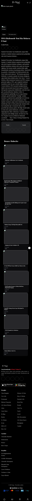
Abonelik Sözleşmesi (7, 461)
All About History (6, 405)
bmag (13, 485)
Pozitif (19, 405)
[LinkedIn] (17, 379)
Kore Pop (20, 402)
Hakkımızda (4, 439)
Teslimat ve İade (5, 472)
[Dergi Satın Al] (12, 499)
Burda (3, 417)
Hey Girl (3, 429)
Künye (3, 442)
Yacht (18, 411)
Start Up (19, 408)
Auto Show (4, 411)
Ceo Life (3, 396)
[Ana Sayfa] (5, 366)
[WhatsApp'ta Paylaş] (9, 47)
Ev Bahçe (4, 420)
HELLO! (3, 426)
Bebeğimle (20, 423)
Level (18, 414)
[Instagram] (3, 379)
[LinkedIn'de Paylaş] (13, 47)
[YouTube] (8, 379)
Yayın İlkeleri (5, 475)
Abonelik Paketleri (6, 436)
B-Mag (3, 414)
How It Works (21, 396)
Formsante (4, 399)
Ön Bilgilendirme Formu (6, 454)
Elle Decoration (21, 417)
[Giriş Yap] (27, 499)
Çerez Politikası (5, 469)
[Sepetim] (27, 2)
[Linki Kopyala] (24, 129)
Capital (19, 426)
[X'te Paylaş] (6, 47)
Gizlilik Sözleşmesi (6, 458)
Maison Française (6, 402)
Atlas (2, 408)
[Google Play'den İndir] (20, 385)
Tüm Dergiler (5, 393)
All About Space (21, 420)
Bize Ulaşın (4, 445)
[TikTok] (22, 379)
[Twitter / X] (12, 379)
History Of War (21, 393)
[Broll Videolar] (20, 499)
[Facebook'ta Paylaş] (2, 47)
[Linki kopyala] (16, 47)
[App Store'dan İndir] (7, 385)
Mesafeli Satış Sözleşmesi (5, 465)
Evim (2, 423)
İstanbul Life (20, 399)
